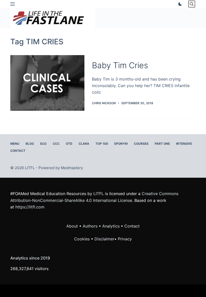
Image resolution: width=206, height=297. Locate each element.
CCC (56, 143)
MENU (14, 143)
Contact (17, 151)
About (72, 226)
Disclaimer (104, 238)
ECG (43, 143)
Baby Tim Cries (120, 65)
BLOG (30, 143)
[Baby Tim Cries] (47, 83)
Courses (141, 143)
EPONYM (121, 143)
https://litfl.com (29, 206)
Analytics (111, 226)
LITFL (98, 193)
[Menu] (12, 4)
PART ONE (162, 143)
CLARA (84, 143)
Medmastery (72, 167)
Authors (90, 226)
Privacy (125, 238)
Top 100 (101, 143)
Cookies (82, 238)
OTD (69, 143)
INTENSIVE (184, 143)
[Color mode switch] (179, 4)
